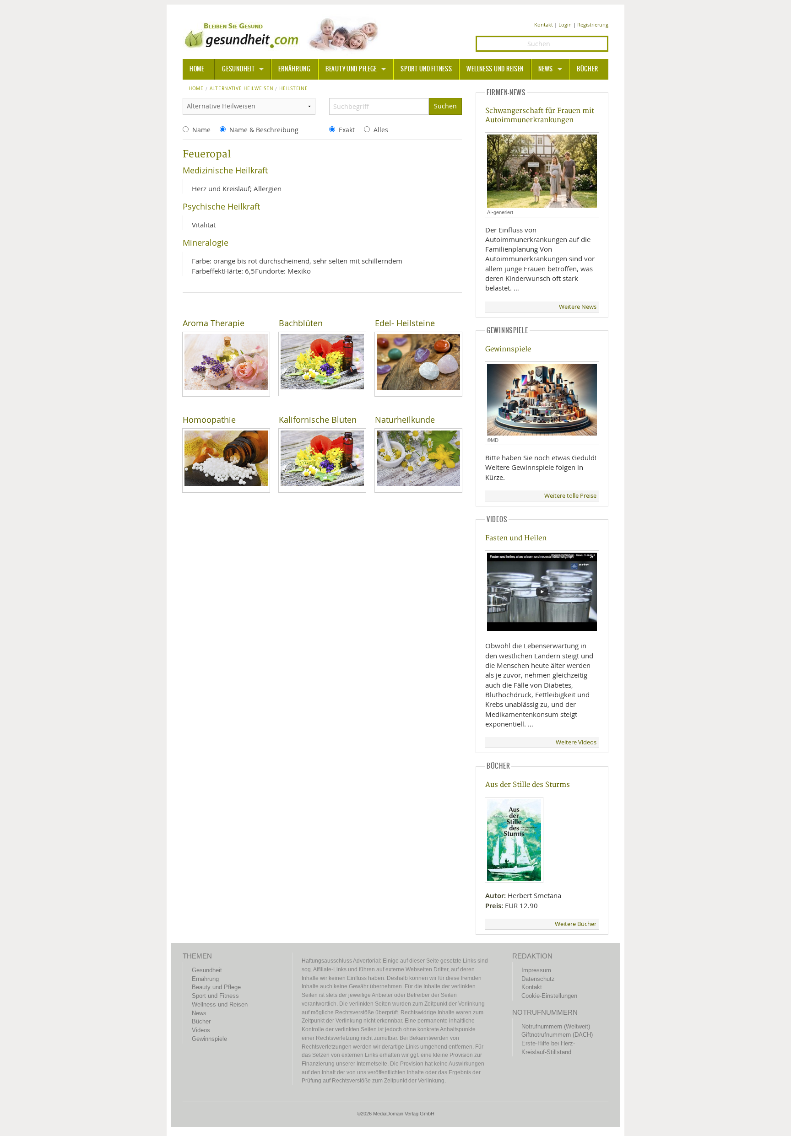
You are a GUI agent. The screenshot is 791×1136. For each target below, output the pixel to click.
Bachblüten (301, 323)
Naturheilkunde (405, 420)
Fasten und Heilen (516, 538)
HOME (197, 69)
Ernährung (294, 69)
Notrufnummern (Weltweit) (555, 1026)
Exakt (347, 129)
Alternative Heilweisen (242, 88)
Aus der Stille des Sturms (527, 785)
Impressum (536, 970)
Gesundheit (238, 69)
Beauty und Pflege (351, 69)
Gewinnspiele (508, 349)
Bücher (587, 69)
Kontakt (543, 24)
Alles (381, 129)
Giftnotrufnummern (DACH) (557, 1034)
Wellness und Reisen (495, 69)
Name (201, 129)
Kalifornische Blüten (318, 420)
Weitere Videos (576, 742)
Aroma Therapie (213, 323)
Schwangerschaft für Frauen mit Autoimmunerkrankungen (539, 115)
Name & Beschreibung (263, 129)
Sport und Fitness (426, 69)
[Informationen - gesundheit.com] (284, 34)
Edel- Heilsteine (405, 323)
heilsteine (293, 88)
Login (565, 24)
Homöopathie (209, 420)
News (545, 69)
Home (196, 88)
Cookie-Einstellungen (549, 995)
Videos (201, 1030)
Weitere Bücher (575, 924)
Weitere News (577, 307)
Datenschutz (538, 978)
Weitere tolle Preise (570, 496)
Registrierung (592, 24)
